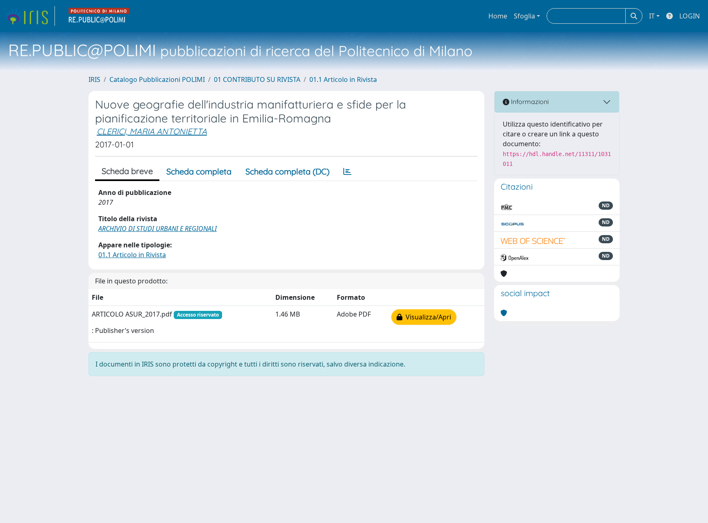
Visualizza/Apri (426, 316)
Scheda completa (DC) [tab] (287, 171)
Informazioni (529, 101)
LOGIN (689, 15)
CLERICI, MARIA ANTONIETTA (152, 131)
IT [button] (652, 15)
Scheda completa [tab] (198, 171)
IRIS (94, 79)
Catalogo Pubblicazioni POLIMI (157, 79)
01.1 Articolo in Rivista (343, 79)
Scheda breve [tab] (127, 171)
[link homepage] (30, 16)
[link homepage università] (99, 16)
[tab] (347, 171)
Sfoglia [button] (524, 15)
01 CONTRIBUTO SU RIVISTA (257, 79)
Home (497, 15)
